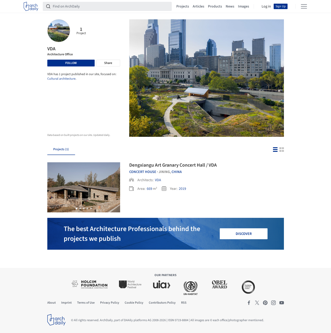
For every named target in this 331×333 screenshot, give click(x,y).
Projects (182, 6)
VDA (158, 180)
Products (215, 6)
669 (149, 188)
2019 (182, 188)
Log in (266, 6)
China (177, 171)
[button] (76, 208)
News (230, 6)
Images (243, 6)
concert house (142, 171)
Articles (198, 6)
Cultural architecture (61, 78)
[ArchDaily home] (31, 6)
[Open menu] (304, 6)
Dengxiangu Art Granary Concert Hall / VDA (173, 165)
